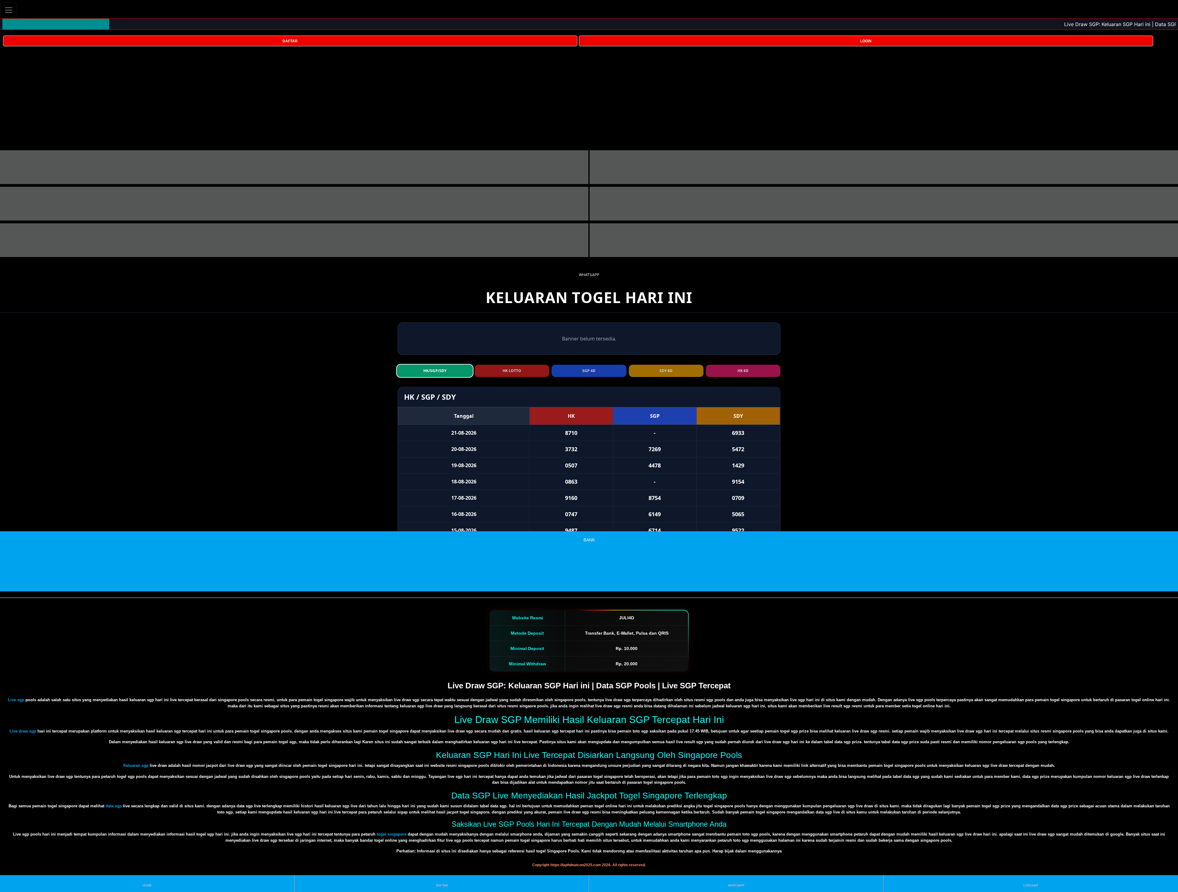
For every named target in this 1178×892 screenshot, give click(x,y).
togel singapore (391, 834)
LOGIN (866, 41)
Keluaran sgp (135, 765)
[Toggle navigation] (8, 9)
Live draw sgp (23, 731)
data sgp (114, 806)
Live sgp (16, 700)
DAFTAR (290, 41)
